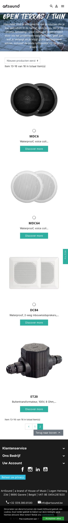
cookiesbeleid (47, 515)
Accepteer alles (53, 518)
